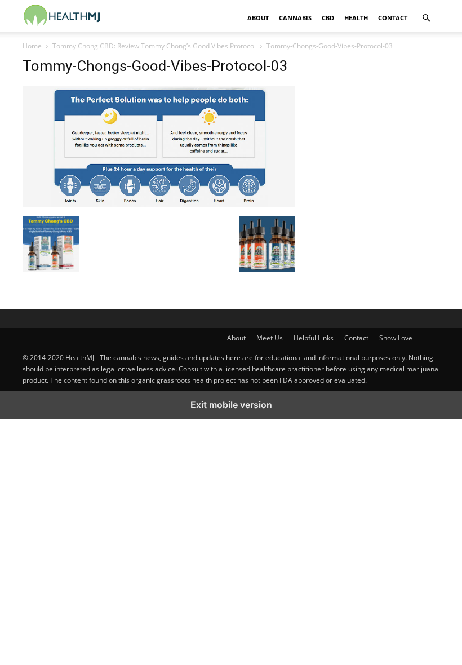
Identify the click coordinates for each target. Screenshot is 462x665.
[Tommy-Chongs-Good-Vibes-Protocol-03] (159, 204)
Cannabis (295, 18)
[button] (425, 18)
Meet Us (269, 338)
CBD (328, 18)
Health (356, 18)
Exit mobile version (231, 404)
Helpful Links (314, 338)
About (258, 18)
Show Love (395, 338)
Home (32, 46)
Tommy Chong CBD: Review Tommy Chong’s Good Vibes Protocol (154, 46)
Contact (392, 18)
